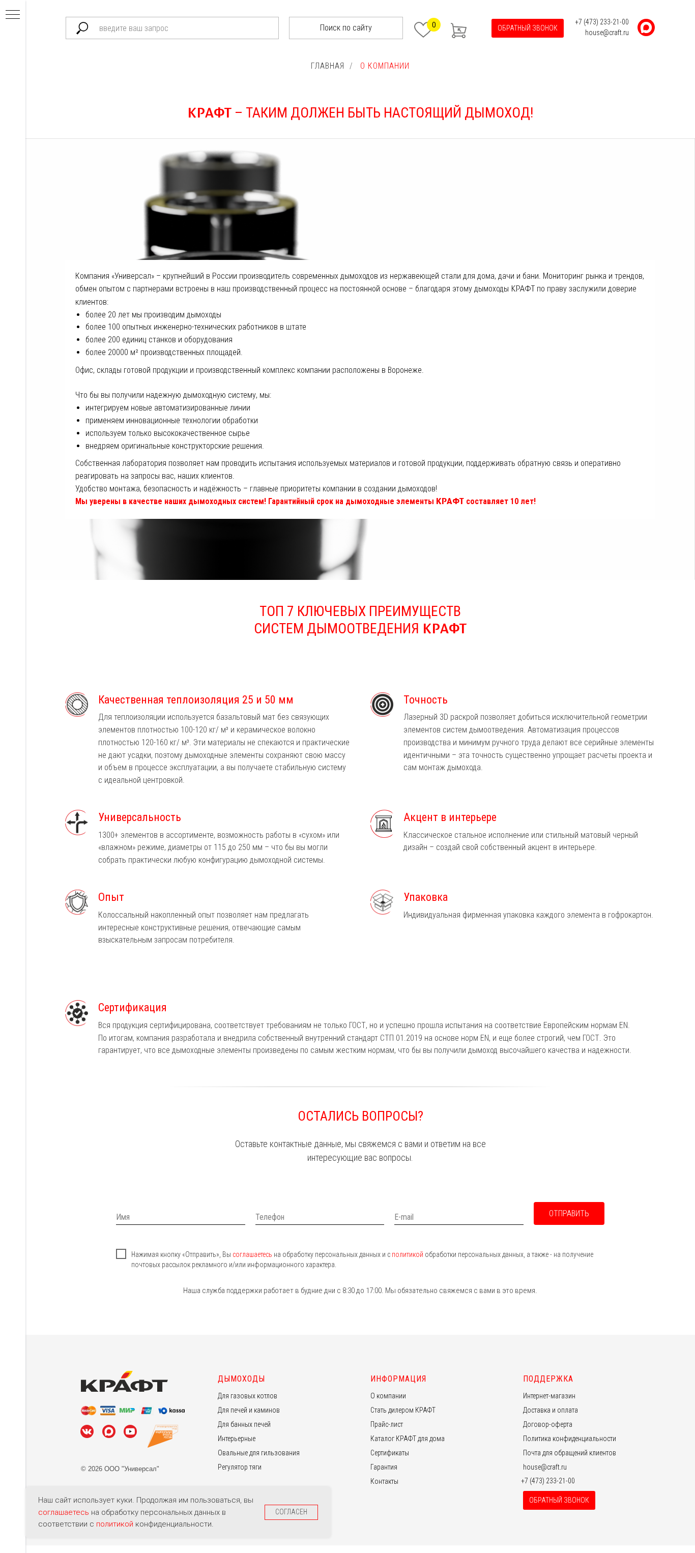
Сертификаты (389, 1453)
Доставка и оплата (550, 1410)
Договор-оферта (547, 1424)
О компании (388, 1396)
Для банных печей (244, 1424)
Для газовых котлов (247, 1396)
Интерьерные (236, 1438)
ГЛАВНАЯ (327, 66)
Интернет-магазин (549, 1396)
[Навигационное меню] (13, 15)
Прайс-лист (386, 1424)
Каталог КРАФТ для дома (407, 1438)
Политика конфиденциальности (569, 1438)
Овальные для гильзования (259, 1453)
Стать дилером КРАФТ (403, 1410)
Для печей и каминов (249, 1410)
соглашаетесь (253, 1254)
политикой (408, 1254)
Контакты (384, 1481)
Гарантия (383, 1467)
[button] (527, 28)
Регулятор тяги (240, 1467)
